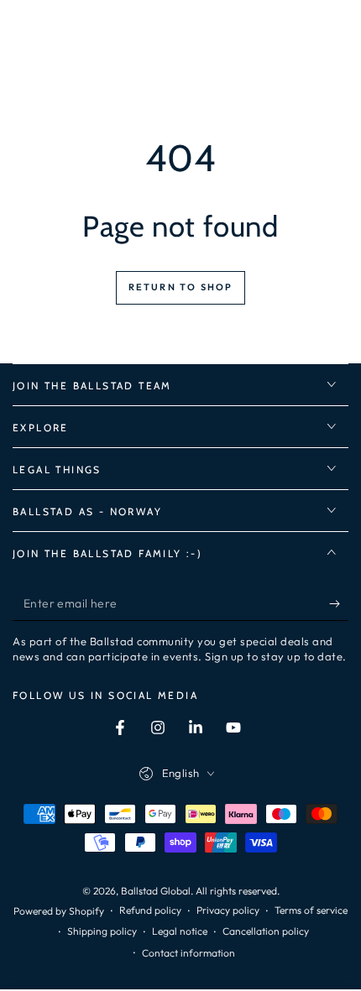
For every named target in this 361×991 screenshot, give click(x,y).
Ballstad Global (156, 890)
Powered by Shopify (58, 911)
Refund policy (150, 910)
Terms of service (311, 910)
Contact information (188, 953)
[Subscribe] (338, 604)
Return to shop (180, 287)
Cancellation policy (265, 931)
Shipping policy (102, 931)
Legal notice (179, 931)
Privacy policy (227, 910)
